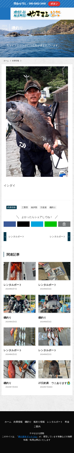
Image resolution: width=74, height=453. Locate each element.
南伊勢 (34, 207)
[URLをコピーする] (64, 224)
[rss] (37, 415)
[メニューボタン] (5, 14)
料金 (67, 422)
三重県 (25, 207)
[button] (10, 224)
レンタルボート (55, 422)
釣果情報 (9, 36)
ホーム (8, 422)
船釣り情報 (39, 422)
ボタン (54, 3)
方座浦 (43, 207)
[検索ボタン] (69, 14)
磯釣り (53, 207)
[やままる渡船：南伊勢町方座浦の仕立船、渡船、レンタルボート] (37, 14)
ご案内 (37, 426)
